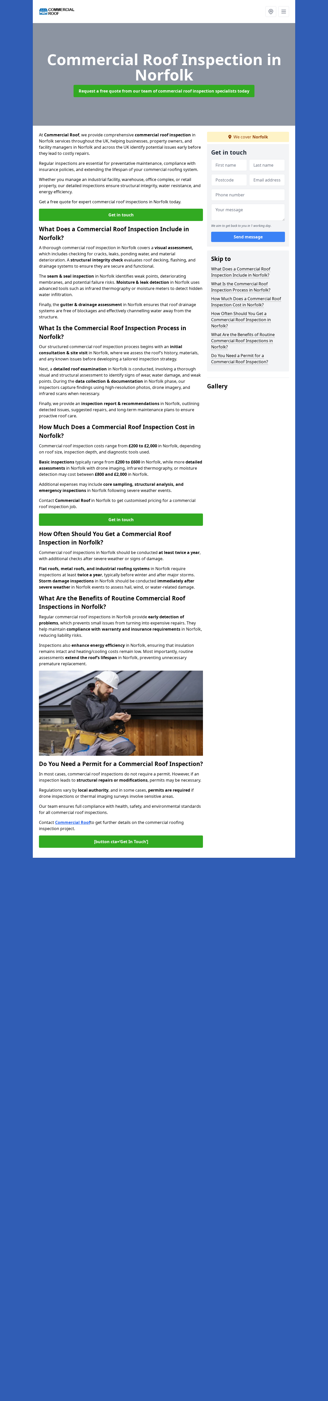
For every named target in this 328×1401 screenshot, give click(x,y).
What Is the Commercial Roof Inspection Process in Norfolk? (240, 287)
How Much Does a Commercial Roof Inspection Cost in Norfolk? (246, 302)
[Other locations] (270, 11)
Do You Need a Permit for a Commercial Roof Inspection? (239, 359)
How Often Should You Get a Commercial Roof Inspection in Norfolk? (241, 320)
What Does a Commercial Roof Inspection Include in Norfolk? (240, 272)
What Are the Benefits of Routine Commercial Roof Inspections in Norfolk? (243, 341)
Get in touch (121, 215)
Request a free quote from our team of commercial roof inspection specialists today (164, 91)
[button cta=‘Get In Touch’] (121, 841)
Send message (248, 237)
